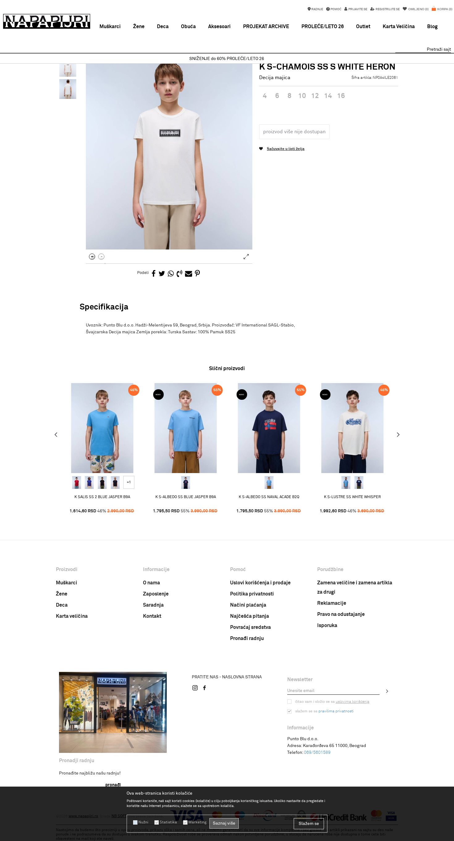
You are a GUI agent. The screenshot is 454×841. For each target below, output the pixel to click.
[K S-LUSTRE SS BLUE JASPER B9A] (345, 482)
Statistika (168, 822)
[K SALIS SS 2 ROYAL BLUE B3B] (89, 482)
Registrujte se (387, 9)
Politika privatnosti (252, 593)
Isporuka (327, 625)
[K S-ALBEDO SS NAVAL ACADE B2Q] (185, 482)
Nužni (143, 822)
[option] (227, 58)
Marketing (197, 822)
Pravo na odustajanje (341, 614)
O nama (151, 582)
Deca (62, 605)
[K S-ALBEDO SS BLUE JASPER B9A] (185, 428)
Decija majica (274, 77)
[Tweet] (161, 274)
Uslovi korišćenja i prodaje (260, 582)
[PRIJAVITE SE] (387, 691)
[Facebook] (154, 274)
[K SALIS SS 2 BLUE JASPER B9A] (102, 428)
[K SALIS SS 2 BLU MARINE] (115, 482)
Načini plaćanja (248, 605)
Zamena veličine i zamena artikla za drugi (354, 587)
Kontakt (152, 616)
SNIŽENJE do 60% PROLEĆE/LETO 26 (226, 59)
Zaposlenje (156, 593)
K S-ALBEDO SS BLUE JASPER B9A (185, 497)
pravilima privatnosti (336, 711)
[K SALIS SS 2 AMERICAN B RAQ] (76, 482)
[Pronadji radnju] (113, 712)
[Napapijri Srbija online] (46, 21)
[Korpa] (442, 12)
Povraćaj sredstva (250, 627)
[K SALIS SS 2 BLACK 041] (102, 482)
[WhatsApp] (171, 274)
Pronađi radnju (247, 638)
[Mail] (188, 274)
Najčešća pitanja (249, 616)
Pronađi (113, 785)
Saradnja (153, 605)
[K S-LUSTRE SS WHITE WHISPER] (352, 428)
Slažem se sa (324, 711)
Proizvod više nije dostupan (294, 131)
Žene (61, 593)
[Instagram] (195, 687)
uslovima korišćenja (352, 702)
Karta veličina (72, 616)
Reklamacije (331, 603)
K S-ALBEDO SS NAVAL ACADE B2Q (269, 497)
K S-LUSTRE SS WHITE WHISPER (352, 497)
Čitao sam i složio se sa (332, 702)
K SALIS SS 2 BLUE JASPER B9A (102, 497)
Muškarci (66, 582)
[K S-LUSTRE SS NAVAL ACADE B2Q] (358, 482)
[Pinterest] (197, 274)
